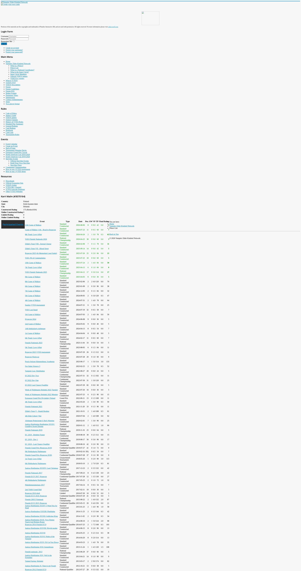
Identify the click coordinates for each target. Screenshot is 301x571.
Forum (8, 87)
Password (5, 39)
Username (4, 36)
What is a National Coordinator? (22, 70)
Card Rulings (11, 128)
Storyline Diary (16, 165)
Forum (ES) (10, 91)
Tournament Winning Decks (16, 150)
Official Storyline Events (19, 161)
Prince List (14, 68)
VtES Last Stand (31, 310)
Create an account (12, 48)
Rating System (11, 93)
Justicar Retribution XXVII (35, 533)
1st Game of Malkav (32, 333)
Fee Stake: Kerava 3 (32, 366)
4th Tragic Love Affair (33, 402)
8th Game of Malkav (32, 282)
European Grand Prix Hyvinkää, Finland (40, 398)
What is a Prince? (16, 66)
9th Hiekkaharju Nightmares (35, 451)
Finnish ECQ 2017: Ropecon (36, 477)
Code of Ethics (11, 113)
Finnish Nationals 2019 (33, 430)
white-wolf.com (113, 27)
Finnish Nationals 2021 (33, 407)
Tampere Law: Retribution (35, 371)
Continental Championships (16, 167)
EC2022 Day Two (32, 376)
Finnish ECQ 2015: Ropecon (36, 503)
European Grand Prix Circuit (16, 152)
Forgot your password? (14, 52)
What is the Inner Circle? (19, 72)
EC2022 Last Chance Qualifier (36, 385)
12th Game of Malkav (33, 225)
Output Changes (12, 120)
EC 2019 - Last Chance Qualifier (37, 444)
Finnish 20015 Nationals (34, 500)
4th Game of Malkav (32, 300)
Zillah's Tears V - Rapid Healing (37, 411)
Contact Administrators (14, 100)
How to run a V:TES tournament (18, 169)
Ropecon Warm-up (32, 357)
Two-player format (13, 104)
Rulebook (9, 130)
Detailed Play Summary (14, 124)
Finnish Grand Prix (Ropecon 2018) (38, 455)
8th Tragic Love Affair (33, 234)
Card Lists (9, 132)
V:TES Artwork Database (15, 189)
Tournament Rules (12, 135)
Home (8, 61)
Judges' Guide (11, 116)
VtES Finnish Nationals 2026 (36, 239)
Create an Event (12, 146)
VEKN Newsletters (13, 85)
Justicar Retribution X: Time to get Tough (40, 566)
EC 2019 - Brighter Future (35, 435)
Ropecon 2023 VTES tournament (37, 352)
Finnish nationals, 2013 (33, 552)
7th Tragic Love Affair (33, 267)
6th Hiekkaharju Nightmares (35, 463)
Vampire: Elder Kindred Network (18, 64)
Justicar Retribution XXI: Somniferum (39, 547)
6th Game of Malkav (32, 286)
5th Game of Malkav (32, 296)
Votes (8, 102)
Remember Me (6, 41)
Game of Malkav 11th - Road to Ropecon (40, 230)
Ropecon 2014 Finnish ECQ (35, 525)
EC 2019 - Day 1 (31, 439)
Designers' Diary (12, 95)
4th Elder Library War (33, 416)
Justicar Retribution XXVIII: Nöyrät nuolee (41, 528)
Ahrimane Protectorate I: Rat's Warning (39, 421)
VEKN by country (17, 78)
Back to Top (114, 234)
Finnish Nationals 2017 (33, 473)
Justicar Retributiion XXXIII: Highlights (40, 512)
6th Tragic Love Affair (33, 338)
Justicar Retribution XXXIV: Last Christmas (41, 468)
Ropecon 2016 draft (32, 493)
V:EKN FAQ (11, 83)
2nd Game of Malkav (33, 324)
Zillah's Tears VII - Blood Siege (37, 249)
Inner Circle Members (18, 74)
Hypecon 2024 (30, 319)
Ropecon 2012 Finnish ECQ (35, 570)
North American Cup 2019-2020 (18, 155)
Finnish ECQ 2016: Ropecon (36, 496)
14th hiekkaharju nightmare (35, 329)
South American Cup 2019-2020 (18, 157)
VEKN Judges (11, 118)
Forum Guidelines (12, 89)
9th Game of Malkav (32, 277)
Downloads (10, 181)
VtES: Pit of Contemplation (35, 258)
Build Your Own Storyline (20, 163)
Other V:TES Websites (14, 192)
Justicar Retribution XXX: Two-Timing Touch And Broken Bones (39, 521)
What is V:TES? (12, 81)
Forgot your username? (14, 50)
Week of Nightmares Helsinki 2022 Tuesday (41, 390)
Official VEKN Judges (18, 76)
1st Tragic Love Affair (33, 459)
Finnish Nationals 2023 (33, 343)
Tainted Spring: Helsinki (34, 561)
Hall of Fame (10, 148)
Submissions (10, 98)
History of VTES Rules (14, 122)
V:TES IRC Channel (13, 187)
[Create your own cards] (10, 4)
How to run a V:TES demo (16, 172)
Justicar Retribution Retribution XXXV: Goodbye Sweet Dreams (40, 425)
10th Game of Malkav (33, 263)
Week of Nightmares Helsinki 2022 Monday (41, 395)
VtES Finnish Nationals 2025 (36, 272)
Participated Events (13, 224)
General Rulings (12, 126)
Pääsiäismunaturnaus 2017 (35, 485)
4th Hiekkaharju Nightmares (35, 480)
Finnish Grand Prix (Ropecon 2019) (38, 448)
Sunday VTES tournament (35, 305)
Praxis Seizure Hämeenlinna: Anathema (39, 362)
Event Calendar (11, 144)
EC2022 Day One (32, 380)
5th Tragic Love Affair (33, 347)
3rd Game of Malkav (33, 315)
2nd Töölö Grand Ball (33, 490)
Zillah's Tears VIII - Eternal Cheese (38, 244)
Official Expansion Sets (14, 183)
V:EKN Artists (11, 185)
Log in (4, 44)
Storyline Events (12, 159)
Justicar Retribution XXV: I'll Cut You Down (42, 542)
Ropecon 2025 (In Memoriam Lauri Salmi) (41, 253)
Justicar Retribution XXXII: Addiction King (41, 516)
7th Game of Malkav (32, 291)
